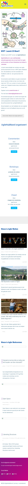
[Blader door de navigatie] (25, 4)
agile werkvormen (17, 366)
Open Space (7, 399)
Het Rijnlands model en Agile (10, 281)
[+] (14, 240)
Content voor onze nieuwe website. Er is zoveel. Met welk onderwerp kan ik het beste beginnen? (13, 316)
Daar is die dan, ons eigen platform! (12, 249)
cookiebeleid (22, 483)
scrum (22, 366)
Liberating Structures (9, 434)
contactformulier (13, 90)
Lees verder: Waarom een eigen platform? (12, 115)
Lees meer (14, 151)
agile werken (14, 251)
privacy (16, 483)
